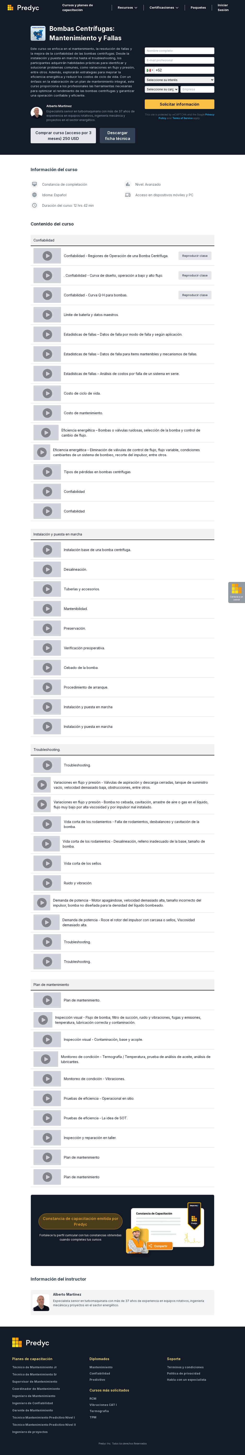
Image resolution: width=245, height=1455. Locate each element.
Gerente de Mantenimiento (32, 1410)
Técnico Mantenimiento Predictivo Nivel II (44, 1424)
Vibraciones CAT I (103, 1405)
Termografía (99, 1411)
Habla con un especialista (186, 1379)
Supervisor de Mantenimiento (34, 1381)
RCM (92, 1398)
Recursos (125, 7)
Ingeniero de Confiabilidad (32, 1403)
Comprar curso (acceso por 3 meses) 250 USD (63, 135)
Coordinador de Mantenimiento (36, 1389)
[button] (149, 70)
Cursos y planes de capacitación (77, 7)
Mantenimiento (100, 1367)
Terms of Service (182, 118)
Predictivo (97, 1379)
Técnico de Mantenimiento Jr (34, 1367)
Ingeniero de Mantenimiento (33, 1396)
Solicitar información (179, 104)
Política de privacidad (183, 1373)
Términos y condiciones (185, 1367)
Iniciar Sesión (223, 7)
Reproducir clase (195, 256)
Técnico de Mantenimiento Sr (34, 1374)
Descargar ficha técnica (117, 135)
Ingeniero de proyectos (30, 1432)
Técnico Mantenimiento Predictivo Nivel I (43, 1417)
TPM (92, 1417)
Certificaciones (162, 7)
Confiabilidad (99, 1373)
